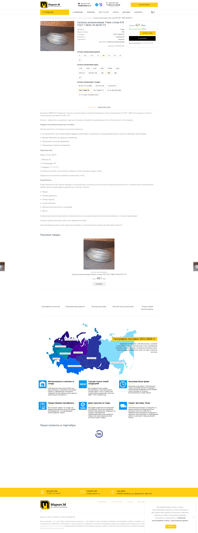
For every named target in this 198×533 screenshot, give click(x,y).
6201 (102, 68)
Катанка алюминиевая (115, 42)
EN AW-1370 (93, 73)
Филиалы (91, 12)
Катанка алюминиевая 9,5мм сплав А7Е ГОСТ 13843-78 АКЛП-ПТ (99, 274)
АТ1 (80, 77)
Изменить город (114, 6)
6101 (95, 68)
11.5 (91, 56)
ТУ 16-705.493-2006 (114, 90)
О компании (78, 12)
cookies (54, 521)
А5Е (102, 73)
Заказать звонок (144, 4)
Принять (171, 526)
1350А (110, 68)
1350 (87, 68)
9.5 (85, 56)
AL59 (117, 68)
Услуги (115, 12)
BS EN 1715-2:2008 (85, 86)
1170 (80, 68)
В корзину (143, 38)
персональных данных (179, 521)
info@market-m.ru (93, 493)
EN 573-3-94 (100, 86)
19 (120, 56)
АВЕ (115, 73)
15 (109, 56)
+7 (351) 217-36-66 (53, 493)
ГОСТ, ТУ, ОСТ (104, 12)
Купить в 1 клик (148, 33)
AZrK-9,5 (82, 73)
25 (80, 60)
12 (98, 56)
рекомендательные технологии (51, 526)
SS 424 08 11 (112, 86)
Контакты (138, 12)
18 (114, 56)
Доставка (126, 12)
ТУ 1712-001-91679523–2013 (88, 95)
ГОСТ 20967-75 (98, 90)
